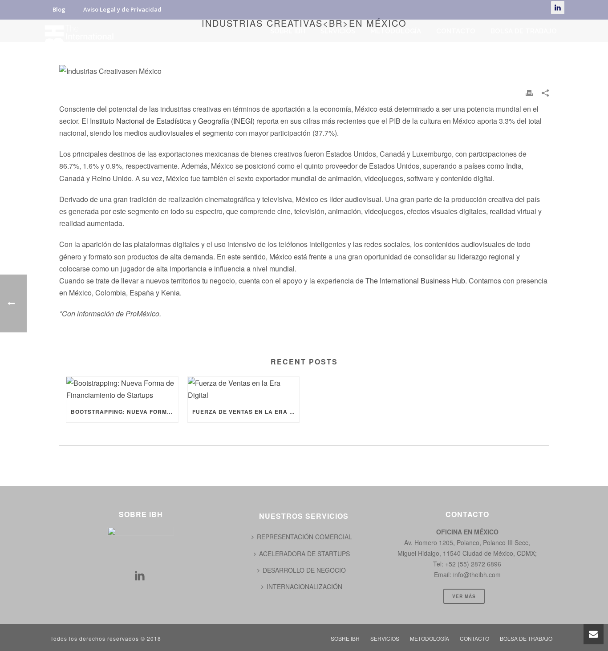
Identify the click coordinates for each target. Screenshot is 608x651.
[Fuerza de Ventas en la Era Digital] (244, 389)
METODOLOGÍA (395, 31)
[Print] (529, 92)
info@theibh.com (477, 574)
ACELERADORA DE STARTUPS (304, 553)
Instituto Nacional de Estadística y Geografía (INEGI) (172, 121)
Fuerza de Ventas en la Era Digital (246, 412)
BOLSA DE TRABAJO (523, 31)
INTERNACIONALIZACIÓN (304, 586)
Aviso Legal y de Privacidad (122, 9)
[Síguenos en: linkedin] (139, 576)
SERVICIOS (337, 31)
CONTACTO (455, 31)
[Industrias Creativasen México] (304, 70)
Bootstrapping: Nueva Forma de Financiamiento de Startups (124, 412)
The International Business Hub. (416, 280)
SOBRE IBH (287, 31)
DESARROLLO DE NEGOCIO (304, 570)
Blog (59, 9)
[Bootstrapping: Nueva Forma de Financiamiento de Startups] (122, 389)
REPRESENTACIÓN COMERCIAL (304, 536)
